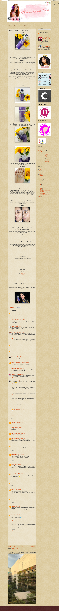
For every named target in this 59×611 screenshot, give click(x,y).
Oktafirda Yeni (13, 374)
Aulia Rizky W (13, 422)
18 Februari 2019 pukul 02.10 (21, 438)
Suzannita (12, 427)
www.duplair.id (23, 273)
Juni (40, 183)
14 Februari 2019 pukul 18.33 (18, 427)
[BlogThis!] (17, 307)
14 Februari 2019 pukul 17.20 (23, 409)
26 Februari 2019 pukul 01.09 (18, 498)
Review (15, 25)
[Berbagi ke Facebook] (19, 307)
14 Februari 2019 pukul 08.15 (18, 380)
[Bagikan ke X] (18, 307)
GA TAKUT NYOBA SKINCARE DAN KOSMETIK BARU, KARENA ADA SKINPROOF (46, 46)
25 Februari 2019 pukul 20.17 (18, 489)
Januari (41, 189)
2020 (40, 173)
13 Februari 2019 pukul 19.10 (25, 362)
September (41, 179)
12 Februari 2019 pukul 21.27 (21, 319)
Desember (41, 175)
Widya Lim (13, 415)
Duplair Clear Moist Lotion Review (44, 194)
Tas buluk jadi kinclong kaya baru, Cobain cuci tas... (44, 193)
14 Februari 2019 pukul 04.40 (20, 374)
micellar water (47, 156)
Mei (40, 184)
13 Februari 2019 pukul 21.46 (20, 368)
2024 (40, 168)
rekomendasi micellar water (47, 161)
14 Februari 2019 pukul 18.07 (19, 422)
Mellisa (12, 356)
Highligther (46, 153)
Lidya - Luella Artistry (14, 338)
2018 (40, 196)
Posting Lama (33, 546)
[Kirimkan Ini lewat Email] (16, 307)
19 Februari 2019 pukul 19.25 (20, 454)
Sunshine (12, 489)
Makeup (20, 25)
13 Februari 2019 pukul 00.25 (22, 338)
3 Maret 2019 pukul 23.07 (17, 514)
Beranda (10, 25)
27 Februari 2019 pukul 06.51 (18, 506)
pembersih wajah (47, 159)
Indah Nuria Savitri (16, 409)
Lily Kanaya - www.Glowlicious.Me (16, 362)
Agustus (41, 180)
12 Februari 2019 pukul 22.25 (18, 326)
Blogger (32, 609)
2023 (40, 169)
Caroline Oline (13, 454)
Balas (12, 323)
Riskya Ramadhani (14, 433)
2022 (40, 170)
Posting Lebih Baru (11, 546)
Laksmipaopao (13, 350)
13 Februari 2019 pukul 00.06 (21, 332)
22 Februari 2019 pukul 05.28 (19, 473)
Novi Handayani (13, 368)
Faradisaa (12, 464)
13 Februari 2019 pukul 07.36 (20, 350)
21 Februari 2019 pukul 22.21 (18, 464)
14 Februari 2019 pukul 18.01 (19, 415)
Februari (41, 188)
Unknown (12, 498)
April (40, 185)
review (46, 162)
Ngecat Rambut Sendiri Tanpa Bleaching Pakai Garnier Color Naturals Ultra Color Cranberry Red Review (46, 38)
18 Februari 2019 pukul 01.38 (21, 433)
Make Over (46, 154)
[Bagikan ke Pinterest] (20, 307)
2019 (40, 174)
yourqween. (13, 473)
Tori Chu (12, 326)
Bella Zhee (12, 380)
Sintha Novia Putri (14, 319)
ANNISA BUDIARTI (14, 332)
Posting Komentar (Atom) (15, 548)
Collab (25, 25)
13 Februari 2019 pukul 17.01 (18, 356)
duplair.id (23, 274)
